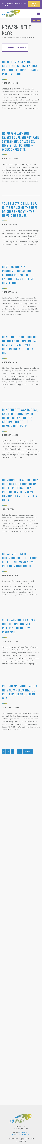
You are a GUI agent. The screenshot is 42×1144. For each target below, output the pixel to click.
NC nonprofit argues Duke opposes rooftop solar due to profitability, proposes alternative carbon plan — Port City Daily (21, 489)
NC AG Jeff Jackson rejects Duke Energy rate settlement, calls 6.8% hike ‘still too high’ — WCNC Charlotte (20, 141)
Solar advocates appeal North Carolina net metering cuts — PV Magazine (19, 626)
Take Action (34, 4)
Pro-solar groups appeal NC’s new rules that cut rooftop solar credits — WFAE (20, 692)
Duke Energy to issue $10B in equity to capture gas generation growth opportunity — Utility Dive (20, 344)
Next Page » (27, 752)
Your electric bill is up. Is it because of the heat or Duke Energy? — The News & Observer (20, 209)
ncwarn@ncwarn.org (21, 1134)
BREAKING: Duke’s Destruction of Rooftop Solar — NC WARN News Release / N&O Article (19, 559)
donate (36, 20)
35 (20, 752)
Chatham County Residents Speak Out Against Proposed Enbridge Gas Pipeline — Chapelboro (19, 274)
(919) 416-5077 (23, 1132)
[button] (38, 13)
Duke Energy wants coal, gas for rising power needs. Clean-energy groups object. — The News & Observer (20, 417)
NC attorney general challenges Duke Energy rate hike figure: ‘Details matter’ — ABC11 (20, 67)
